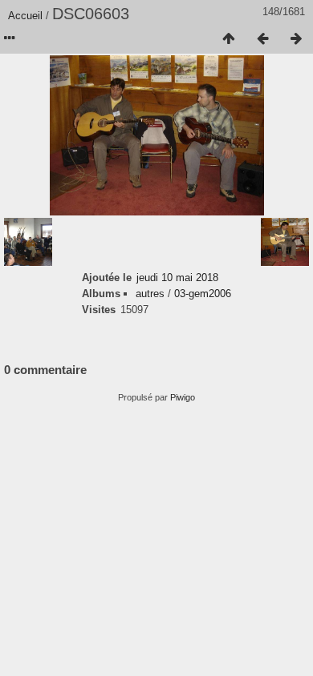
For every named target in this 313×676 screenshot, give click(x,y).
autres (150, 294)
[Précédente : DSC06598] (262, 39)
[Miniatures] (229, 39)
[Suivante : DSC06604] (296, 39)
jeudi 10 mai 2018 (177, 278)
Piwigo (182, 397)
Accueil (25, 16)
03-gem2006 (202, 294)
